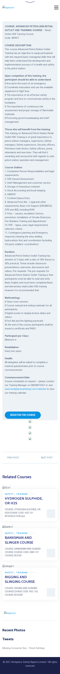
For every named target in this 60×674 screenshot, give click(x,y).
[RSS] (44, 613)
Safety (9, 494)
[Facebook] (32, 613)
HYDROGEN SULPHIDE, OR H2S (24, 500)
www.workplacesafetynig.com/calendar (25, 389)
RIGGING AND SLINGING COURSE (20, 579)
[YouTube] (56, 613)
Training (22, 494)
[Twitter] (38, 613)
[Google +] (50, 613)
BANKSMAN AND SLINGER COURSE (19, 539)
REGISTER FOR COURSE (22, 414)
